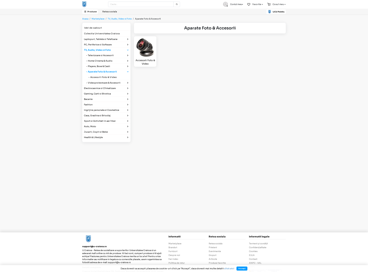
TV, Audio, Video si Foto (120, 19)
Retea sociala (109, 11)
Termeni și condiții (258, 243)
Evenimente (215, 251)
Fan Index (173, 259)
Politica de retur (176, 263)
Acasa (85, 19)
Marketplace (98, 19)
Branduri (172, 247)
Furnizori (172, 251)
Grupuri (212, 255)
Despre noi (174, 255)
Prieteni (213, 247)
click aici (229, 268)
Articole (213, 259)
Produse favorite (217, 263)
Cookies (253, 251)
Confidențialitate (257, 247)
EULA (252, 255)
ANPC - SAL (255, 263)
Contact (253, 259)
